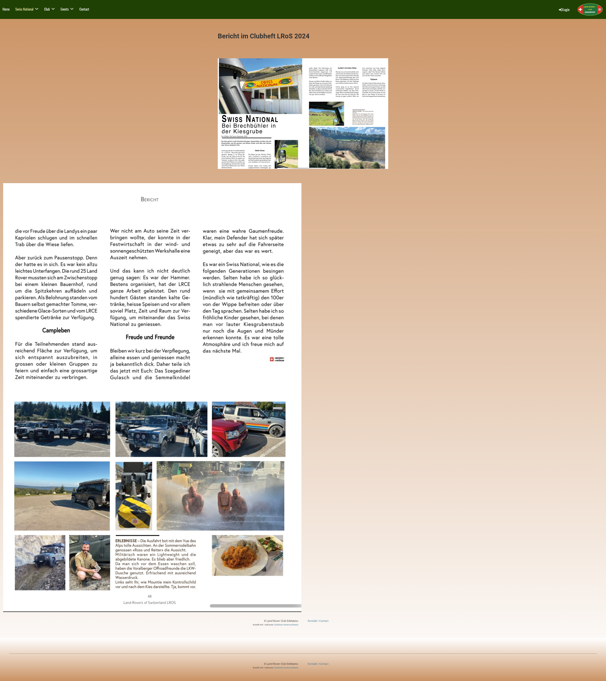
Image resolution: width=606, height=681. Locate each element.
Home (6, 9)
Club (47, 9)
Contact (84, 9)
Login (566, 9)
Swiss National (24, 9)
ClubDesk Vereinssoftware (286, 624)
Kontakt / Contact (318, 621)
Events (65, 9)
